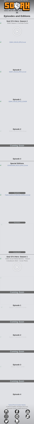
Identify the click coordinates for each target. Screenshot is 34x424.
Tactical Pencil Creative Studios (17, 405)
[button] (17, 12)
